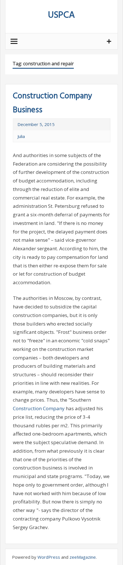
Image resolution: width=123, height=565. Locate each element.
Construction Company (39, 408)
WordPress (48, 557)
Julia (21, 136)
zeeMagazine (83, 557)
